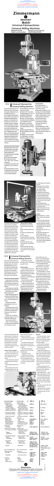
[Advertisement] (27, 9)
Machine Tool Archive (24, 1)
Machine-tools (29, 1)
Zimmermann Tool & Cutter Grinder (31, 472)
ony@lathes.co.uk (28, 0)
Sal (31, 1)
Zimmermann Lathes (21, 472)
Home (20, 1)
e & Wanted (33, 1)
